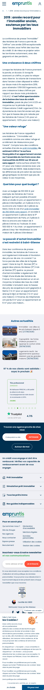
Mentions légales (30, 532)
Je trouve (33, 437)
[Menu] (4, 3)
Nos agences (7, 534)
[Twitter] (17, 612)
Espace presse (8, 541)
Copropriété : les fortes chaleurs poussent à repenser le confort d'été (29, 341)
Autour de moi (22, 446)
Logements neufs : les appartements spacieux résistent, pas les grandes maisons (30, 355)
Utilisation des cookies (32, 542)
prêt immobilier (30, 148)
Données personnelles (28, 537)
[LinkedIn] (23, 613)
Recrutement (8, 545)
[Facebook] (13, 613)
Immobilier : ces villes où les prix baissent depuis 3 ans (29, 329)
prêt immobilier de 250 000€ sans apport (20, 210)
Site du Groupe (8, 530)
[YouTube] (30, 612)
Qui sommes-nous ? (11, 526)
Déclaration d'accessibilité (29, 527)
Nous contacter (9, 537)
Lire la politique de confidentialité (14, 679)
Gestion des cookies (31, 545)
